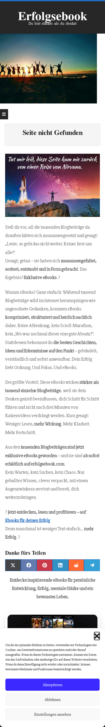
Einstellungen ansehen (52, 714)
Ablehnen (53, 699)
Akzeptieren (52, 684)
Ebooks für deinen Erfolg (27, 520)
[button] (97, 635)
